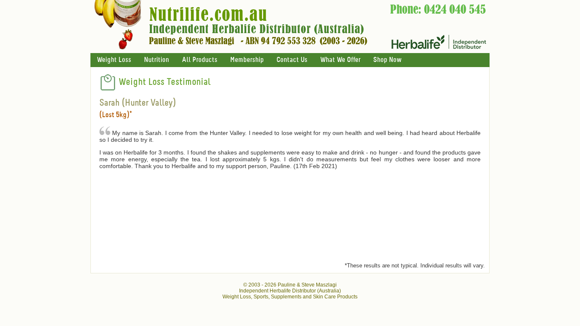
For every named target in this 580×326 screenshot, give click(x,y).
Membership (247, 60)
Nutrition (156, 60)
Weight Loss (114, 60)
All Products (199, 60)
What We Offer (340, 60)
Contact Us (291, 60)
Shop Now (387, 60)
